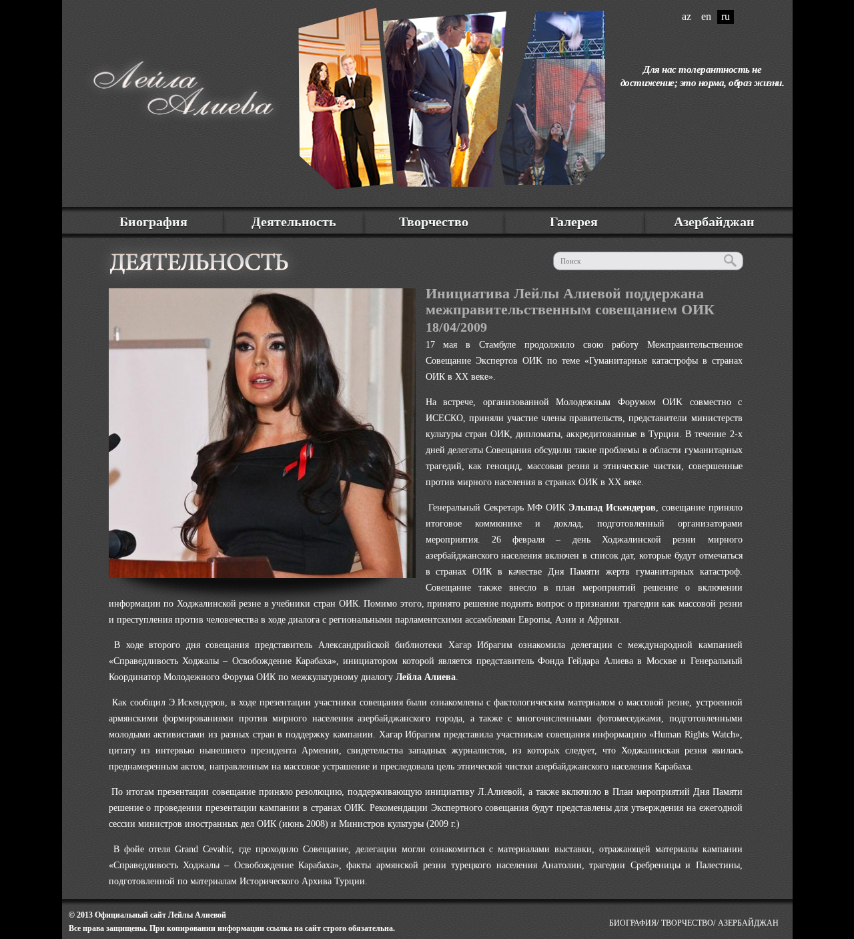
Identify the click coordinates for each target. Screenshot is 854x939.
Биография (153, 221)
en (706, 16)
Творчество (433, 221)
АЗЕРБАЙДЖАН (748, 923)
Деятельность (294, 221)
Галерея (574, 221)
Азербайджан (714, 221)
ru (725, 16)
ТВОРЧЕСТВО (687, 923)
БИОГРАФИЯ (633, 923)
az (686, 16)
